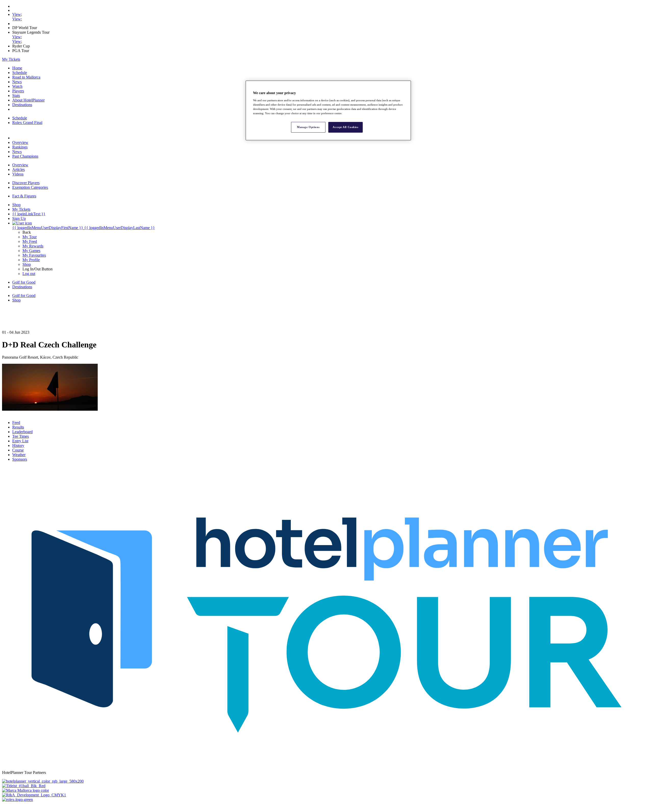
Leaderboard (22, 432)
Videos (17, 174)
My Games (31, 250)
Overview (20, 142)
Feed (16, 422)
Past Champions (25, 156)
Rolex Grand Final (27, 122)
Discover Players (26, 183)
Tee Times (20, 436)
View (16, 14)
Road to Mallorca (26, 77)
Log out (28, 273)
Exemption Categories (30, 187)
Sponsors (19, 459)
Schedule (19, 72)
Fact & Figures (24, 196)
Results (18, 427)
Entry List (20, 441)
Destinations (22, 105)
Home (17, 68)
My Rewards (32, 246)
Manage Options (308, 127)
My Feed (29, 241)
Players (18, 91)
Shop (26, 264)
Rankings (20, 147)
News (17, 82)
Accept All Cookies (345, 127)
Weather (19, 455)
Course (18, 450)
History (18, 445)
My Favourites (34, 255)
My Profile (31, 260)
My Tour (29, 237)
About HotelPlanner (28, 100)
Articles (18, 169)
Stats (16, 95)
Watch (17, 86)
